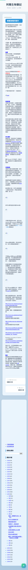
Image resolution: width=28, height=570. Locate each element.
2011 (8, 494)
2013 (8, 489)
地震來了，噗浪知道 (13, 524)
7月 (10, 507)
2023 (8, 467)
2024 (8, 465)
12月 (10, 496)
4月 (10, 514)
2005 (8, 559)
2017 (8, 480)
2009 (8, 550)
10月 (10, 500)
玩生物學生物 (10, 446)
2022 (8, 469)
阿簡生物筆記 (14, 4)
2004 (8, 561)
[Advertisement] (14, 412)
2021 (8, 471)
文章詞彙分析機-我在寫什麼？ (14, 526)
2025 (8, 462)
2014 (8, 487)
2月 (10, 543)
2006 (8, 557)
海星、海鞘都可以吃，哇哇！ (14, 516)
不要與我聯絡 (10, 444)
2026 (8, 460)
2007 (8, 554)
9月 (10, 502)
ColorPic (9, 291)
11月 (10, 498)
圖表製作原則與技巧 (12, 151)
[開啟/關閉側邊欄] (24, 566)
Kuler (20, 183)
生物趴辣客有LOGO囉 (14, 530)
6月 (10, 509)
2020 (8, 474)
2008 (8, 552)
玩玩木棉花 (11, 532)
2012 (8, 492)
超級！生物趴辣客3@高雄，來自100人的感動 (15, 537)
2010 (8, 548)
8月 (10, 505)
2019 (8, 476)
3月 (10, 540)
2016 (8, 483)
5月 (10, 511)
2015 (8, 485)
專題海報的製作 (13, 21)
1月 (9, 545)
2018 (8, 478)
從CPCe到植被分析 (13, 519)
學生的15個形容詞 (12, 534)
